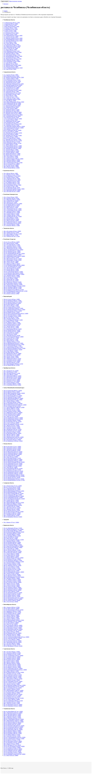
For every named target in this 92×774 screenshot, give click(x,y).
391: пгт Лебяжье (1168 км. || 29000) (12, 579)
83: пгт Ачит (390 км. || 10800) (10, 134)
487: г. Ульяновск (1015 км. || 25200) (12, 716)
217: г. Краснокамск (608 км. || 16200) (12, 329)
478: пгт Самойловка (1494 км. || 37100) (13, 700)
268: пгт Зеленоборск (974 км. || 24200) (12, 403)
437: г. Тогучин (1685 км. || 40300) (11, 643)
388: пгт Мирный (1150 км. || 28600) (12, 575)
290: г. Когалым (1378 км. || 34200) (11, 432)
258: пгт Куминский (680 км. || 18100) (12, 390)
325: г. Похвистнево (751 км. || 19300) (12, 485)
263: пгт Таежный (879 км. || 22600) (12, 397)
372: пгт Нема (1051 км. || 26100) (11, 555)
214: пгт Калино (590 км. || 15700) (11, 325)
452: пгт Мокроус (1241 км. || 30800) (12, 667)
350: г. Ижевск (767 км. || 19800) (11, 522)
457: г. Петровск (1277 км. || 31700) (11, 673)
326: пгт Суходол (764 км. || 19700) (11, 487)
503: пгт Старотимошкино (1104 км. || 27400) (14, 737)
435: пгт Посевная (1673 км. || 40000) (12, 640)
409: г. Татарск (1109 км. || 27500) (11, 607)
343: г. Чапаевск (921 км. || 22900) (11, 509)
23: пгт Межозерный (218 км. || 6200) (12, 52)
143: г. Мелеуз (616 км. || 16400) (11, 220)
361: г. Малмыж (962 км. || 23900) (11, 541)
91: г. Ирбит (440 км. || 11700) (10, 144)
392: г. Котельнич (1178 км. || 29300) (12, 581)
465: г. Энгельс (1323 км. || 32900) (11, 684)
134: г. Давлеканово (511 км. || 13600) (12, 208)
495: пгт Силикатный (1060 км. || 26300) (13, 727)
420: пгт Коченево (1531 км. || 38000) (12, 621)
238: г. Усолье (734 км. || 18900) (10, 356)
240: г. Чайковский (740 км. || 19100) (12, 358)
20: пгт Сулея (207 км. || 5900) (10, 48)
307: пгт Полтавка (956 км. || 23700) (12, 458)
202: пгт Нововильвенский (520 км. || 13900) (14, 309)
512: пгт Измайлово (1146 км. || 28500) (12, 749)
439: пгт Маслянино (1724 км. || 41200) (12, 646)
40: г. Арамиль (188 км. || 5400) (10, 78)
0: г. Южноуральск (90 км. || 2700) (11, 22)
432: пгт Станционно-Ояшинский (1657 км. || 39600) (16, 637)
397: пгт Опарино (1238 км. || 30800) (12, 587)
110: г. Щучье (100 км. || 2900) (10, 173)
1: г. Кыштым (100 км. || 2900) (10, 24)
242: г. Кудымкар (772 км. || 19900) (11, 361)
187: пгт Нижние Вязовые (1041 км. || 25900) (14, 285)
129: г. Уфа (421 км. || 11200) (10, 202)
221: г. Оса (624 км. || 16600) (10, 334)
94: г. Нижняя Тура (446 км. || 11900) (12, 148)
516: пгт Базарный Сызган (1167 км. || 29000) (14, 754)
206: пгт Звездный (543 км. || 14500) (12, 314)
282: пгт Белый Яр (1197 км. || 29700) (12, 421)
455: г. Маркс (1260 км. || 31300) (11, 671)
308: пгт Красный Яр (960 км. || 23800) (12, 459)
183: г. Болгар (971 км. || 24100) (11, 280)
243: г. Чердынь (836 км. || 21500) (11, 362)
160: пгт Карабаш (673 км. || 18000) (11, 251)
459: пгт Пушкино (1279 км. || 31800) (12, 676)
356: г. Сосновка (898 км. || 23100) (11, 534)
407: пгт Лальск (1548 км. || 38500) (11, 600)
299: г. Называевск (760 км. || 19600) (12, 447)
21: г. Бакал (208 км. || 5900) (10, 49)
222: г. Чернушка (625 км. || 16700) (11, 335)
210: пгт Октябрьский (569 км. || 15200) (13, 320)
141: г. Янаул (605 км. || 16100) (10, 217)
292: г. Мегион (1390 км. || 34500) (11, 434)
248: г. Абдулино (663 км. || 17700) (11, 373)
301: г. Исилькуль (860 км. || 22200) (11, 450)
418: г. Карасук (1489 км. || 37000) (11, 618)
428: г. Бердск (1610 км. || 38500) (11, 631)
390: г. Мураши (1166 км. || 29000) (11, 578)
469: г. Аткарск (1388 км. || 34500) (11, 689)
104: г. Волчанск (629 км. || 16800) (11, 161)
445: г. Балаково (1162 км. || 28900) (11, 658)
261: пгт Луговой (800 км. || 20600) (11, 394)
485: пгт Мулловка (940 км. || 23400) (12, 714)
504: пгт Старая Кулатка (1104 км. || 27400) (13, 738)
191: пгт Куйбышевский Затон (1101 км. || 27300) (15, 291)
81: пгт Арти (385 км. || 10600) (10, 131)
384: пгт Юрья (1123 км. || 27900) (11, 570)
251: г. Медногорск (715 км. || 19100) (12, 377)
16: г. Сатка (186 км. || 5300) (10, 43)
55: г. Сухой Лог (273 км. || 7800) (11, 98)
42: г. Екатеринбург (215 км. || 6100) (12, 81)
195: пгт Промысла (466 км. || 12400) (12, 300)
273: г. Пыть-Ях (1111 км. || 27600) (11, 410)
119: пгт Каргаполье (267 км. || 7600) (12, 185)
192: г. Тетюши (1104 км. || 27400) (11, 292)
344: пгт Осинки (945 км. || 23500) (11, 510)
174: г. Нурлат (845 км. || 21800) (11, 269)
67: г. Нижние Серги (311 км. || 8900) (12, 113)
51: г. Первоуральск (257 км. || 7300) (12, 92)
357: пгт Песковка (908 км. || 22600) (12, 535)
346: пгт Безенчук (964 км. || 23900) (12, 513)
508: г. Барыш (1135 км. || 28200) (11, 743)
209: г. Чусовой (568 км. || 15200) (11, 318)
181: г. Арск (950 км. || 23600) (10, 278)
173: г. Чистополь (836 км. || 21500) (11, 267)
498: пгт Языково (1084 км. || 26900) (12, 730)
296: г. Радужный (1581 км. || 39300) (12, 439)
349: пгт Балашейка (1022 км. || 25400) (12, 516)
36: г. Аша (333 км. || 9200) (9, 69)
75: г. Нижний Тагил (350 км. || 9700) (12, 123)
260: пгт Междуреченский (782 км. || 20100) (14, 393)
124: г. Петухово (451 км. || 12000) (11, 191)
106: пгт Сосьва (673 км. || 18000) (11, 163)
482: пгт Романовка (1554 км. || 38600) (12, 705)
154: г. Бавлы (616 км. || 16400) (10, 243)
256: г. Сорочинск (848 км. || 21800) (12, 383)
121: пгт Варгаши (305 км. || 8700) (11, 187)
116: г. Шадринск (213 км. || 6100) (11, 181)
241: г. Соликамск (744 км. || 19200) (12, 360)
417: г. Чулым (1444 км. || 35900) (11, 617)
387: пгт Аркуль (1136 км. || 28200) (11, 574)
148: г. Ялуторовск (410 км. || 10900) (12, 231)
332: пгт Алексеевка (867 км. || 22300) (12, 494)
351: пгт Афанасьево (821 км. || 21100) (12, 528)
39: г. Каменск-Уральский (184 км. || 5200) (13, 77)
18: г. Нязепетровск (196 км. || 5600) (12, 45)
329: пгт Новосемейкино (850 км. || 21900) (13, 491)
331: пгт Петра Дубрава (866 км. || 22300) (13, 493)
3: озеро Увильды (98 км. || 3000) (11, 26)
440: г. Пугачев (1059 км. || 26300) (11, 651)
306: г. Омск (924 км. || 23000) (10, 456)
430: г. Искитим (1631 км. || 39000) (11, 634)
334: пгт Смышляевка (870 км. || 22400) (13, 497)
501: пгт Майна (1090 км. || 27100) (11, 734)
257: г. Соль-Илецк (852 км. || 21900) (12, 385)
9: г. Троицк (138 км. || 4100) (10, 34)
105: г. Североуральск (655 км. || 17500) (12, 162)
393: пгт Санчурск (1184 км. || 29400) (12, 582)
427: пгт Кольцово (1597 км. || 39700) (12, 630)
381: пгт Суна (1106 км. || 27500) (11, 566)
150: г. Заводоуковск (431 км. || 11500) (12, 233)
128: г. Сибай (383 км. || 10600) (10, 201)
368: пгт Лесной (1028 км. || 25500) (11, 550)
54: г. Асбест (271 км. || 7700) (10, 96)
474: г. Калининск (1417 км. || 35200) (12, 695)
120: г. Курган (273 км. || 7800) (10, 186)
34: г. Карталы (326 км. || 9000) (10, 66)
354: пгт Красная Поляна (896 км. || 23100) (13, 532)
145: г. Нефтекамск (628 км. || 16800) (12, 223)
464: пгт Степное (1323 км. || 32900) (12, 682)
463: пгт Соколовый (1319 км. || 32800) (12, 681)
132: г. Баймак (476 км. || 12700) (11, 206)
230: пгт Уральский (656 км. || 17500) (12, 345)
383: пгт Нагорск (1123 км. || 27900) (12, 569)
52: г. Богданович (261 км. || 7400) (11, 94)
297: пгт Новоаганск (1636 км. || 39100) (13, 441)
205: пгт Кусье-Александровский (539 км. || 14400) (15, 313)
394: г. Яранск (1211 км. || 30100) (11, 583)
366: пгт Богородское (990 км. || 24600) (12, 547)
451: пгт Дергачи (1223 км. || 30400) (12, 665)
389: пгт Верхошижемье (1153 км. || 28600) (13, 577)
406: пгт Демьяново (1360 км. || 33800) (12, 599)
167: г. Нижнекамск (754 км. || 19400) (12, 260)
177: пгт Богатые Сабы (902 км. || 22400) (13, 273)
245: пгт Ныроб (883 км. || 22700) (11, 365)
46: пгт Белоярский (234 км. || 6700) (12, 86)
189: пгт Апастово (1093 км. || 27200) (12, 288)
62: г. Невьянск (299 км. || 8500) (11, 107)
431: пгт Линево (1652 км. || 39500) (11, 635)
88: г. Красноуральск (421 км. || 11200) (12, 140)
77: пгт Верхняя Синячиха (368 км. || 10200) (14, 126)
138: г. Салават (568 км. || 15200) (11, 214)
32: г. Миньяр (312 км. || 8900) (10, 64)
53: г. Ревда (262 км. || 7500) (10, 95)
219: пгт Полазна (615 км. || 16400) (11, 331)
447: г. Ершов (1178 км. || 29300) (11, 660)
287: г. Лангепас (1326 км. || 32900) (11, 428)
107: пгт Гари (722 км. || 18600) (11, 165)
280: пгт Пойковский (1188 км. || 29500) (13, 419)
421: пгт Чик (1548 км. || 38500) (11, 622)
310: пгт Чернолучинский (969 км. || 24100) (14, 462)
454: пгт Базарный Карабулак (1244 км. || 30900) (15, 669)
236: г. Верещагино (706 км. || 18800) (12, 353)
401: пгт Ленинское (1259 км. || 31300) (12, 592)
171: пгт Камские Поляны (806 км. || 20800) (14, 265)
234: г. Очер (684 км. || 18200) (10, 351)
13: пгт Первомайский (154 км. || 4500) (12, 39)
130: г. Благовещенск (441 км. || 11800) (12, 203)
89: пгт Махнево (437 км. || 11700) (11, 142)
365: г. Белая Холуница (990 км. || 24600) (13, 546)
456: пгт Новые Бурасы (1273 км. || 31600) (13, 672)
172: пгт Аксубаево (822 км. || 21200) (12, 266)
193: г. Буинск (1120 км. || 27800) (11, 293)
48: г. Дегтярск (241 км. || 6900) (10, 89)
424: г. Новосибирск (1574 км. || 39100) (12, 626)
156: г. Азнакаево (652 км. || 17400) (11, 245)
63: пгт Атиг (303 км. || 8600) (10, 108)
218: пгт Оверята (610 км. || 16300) (11, 330)
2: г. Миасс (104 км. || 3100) (10, 25)
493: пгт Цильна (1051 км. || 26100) (11, 724)
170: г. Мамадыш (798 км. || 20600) (11, 264)
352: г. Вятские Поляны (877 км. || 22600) (13, 529)
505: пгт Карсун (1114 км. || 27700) (11, 739)
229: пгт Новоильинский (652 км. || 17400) (13, 344)
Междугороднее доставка (15, 1)
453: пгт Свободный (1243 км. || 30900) (12, 668)
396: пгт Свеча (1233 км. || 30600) (11, 586)
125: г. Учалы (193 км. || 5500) (10, 197)
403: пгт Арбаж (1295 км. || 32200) (11, 595)
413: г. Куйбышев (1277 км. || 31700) (12, 612)
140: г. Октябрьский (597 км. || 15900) (12, 216)
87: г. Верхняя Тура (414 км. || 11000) (12, 139)
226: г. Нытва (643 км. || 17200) (10, 340)
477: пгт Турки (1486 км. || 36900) (11, 699)
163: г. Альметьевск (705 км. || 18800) (12, 254)
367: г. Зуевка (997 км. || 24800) (10, 548)
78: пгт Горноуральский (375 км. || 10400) (13, 127)
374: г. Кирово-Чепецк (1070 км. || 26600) (13, 557)
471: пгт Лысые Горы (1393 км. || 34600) (13, 691)
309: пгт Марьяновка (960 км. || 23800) (12, 460)
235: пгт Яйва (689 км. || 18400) (11, 352)
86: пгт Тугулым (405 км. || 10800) (11, 138)
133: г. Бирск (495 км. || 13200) (10, 207)
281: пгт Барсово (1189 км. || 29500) (12, 420)
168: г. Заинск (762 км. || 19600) (11, 261)
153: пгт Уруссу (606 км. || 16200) (11, 242)
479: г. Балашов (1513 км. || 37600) (11, 702)
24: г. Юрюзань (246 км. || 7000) (11, 53)
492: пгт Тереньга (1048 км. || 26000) (12, 723)
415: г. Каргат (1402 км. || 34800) (11, 615)
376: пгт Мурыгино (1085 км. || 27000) (12, 560)
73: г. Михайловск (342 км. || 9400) (11, 121)
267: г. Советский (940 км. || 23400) (11, 402)
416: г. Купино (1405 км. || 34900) (11, 616)
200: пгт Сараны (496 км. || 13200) (11, 307)
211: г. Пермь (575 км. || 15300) (10, 321)
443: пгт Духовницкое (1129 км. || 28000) (13, 655)
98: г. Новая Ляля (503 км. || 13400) (11, 153)
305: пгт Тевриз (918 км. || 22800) (11, 455)
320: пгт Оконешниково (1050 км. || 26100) (13, 475)
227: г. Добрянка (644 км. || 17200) (11, 341)
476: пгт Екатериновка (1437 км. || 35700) (13, 698)
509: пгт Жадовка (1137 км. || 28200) (12, 745)
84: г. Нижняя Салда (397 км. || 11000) (12, 135)
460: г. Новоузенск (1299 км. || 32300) (12, 677)
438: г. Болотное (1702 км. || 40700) (11, 644)
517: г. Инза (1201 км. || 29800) (10, 755)
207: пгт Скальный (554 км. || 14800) (12, 316)
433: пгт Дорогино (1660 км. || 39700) (12, 638)
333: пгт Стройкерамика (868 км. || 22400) (13, 496)
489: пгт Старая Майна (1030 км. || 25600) (13, 719)
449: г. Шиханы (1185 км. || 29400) (11, 663)
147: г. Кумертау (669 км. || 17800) (11, 225)
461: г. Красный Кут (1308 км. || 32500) (12, 678)
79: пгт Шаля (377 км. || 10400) (10, 129)
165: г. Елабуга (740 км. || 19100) (11, 257)
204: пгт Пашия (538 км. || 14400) (11, 312)
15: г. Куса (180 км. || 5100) (9, 42)
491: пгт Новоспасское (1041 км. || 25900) (13, 721)
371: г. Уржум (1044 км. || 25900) (11, 553)
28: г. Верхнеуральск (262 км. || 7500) (12, 58)
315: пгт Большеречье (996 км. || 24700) (12, 468)
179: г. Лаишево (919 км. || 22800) (11, 275)
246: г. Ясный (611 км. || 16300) (10, 370)
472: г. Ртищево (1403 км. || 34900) (11, 693)
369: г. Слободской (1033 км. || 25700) (12, 551)
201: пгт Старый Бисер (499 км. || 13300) (13, 308)
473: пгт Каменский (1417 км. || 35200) (12, 694)
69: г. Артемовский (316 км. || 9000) (12, 116)
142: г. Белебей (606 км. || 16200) (11, 219)
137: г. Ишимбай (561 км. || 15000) (11, 212)
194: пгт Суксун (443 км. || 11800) (11, 299)
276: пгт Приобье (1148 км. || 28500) (12, 413)
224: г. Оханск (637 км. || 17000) (11, 338)
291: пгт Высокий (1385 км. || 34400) (12, 433)
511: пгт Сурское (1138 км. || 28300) (12, 747)
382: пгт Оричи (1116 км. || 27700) (11, 568)
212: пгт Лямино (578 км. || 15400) (11, 322)
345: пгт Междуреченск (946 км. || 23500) (13, 511)
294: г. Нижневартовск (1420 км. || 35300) (13, 437)
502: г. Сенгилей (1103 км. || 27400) (11, 736)
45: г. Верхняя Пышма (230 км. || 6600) (12, 85)
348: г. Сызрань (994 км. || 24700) (11, 515)
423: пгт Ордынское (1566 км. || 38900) (12, 625)
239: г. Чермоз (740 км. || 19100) (11, 357)
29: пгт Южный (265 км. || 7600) (11, 60)
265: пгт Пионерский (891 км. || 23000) (12, 399)
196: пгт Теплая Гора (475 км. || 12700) (12, 301)
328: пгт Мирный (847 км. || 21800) (11, 489)
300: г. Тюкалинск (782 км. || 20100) (12, 449)
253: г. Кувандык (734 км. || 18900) (11, 379)
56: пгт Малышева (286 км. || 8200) (11, 99)
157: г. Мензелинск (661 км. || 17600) (12, 247)
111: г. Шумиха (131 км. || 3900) (11, 174)
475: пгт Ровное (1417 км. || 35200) (11, 696)
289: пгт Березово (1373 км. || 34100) (12, 430)
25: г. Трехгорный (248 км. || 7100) (11, 55)
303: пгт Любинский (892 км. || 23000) (12, 453)
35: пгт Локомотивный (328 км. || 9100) (13, 67)
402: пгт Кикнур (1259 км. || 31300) (12, 594)
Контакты (5, 3)
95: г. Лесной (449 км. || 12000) (10, 149)
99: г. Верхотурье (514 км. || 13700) (11, 154)
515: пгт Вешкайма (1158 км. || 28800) (12, 752)
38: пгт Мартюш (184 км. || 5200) (11, 76)
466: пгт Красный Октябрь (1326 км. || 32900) (14, 685)
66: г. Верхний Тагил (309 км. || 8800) (12, 112)
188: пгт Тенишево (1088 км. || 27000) (12, 287)
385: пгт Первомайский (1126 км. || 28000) (13, 572)
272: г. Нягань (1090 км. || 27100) (11, 408)
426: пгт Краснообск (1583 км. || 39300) (13, 629)
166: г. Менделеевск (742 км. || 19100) (12, 258)
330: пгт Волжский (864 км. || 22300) (12, 492)
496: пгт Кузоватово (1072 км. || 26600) (12, 728)
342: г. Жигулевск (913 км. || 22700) (12, 507)
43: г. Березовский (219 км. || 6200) (11, 82)
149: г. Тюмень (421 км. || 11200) (11, 232)
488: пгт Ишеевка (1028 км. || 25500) (12, 718)
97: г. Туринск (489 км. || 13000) (11, 152)
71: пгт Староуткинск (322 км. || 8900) (12, 118)
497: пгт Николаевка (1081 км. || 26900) (13, 729)
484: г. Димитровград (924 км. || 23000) (12, 712)
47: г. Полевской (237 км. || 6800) (11, 87)
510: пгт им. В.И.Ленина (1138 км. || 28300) (14, 746)
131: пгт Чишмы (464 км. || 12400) (11, 204)
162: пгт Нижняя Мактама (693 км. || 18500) (14, 253)
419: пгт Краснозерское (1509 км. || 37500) (13, 620)
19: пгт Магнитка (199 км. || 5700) (11, 47)
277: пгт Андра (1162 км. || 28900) (11, 415)
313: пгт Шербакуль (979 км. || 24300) (12, 466)
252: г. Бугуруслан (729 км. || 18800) (12, 378)
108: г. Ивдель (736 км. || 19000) (11, 166)
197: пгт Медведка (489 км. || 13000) (12, 303)
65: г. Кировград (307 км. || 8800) (11, 111)
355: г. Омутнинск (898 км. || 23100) (12, 533)
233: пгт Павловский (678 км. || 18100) (12, 349)
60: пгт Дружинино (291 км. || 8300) (12, 104)
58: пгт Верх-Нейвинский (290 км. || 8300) (13, 102)
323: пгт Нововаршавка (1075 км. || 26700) (13, 478)
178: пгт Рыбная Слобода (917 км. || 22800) (13, 274)
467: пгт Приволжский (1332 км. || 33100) (13, 686)
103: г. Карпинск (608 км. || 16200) (11, 160)
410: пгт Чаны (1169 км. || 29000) (11, 608)
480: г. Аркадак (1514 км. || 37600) (11, 703)
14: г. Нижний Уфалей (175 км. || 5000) (12, 40)
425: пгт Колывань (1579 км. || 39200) (12, 628)
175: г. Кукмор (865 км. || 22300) (11, 270)
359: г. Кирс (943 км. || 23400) (10, 538)
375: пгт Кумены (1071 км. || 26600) (12, 559)
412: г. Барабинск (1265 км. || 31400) (12, 611)
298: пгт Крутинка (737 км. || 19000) (12, 446)
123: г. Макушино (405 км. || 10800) (12, 190)
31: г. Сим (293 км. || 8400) (9, 62)
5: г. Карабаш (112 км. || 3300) (10, 29)
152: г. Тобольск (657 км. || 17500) (11, 236)
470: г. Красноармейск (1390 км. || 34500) (13, 690)
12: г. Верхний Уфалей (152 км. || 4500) (12, 38)
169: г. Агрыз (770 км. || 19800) (10, 262)
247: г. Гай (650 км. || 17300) (10, 372)
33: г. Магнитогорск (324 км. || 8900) (12, 65)
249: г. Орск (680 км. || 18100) (10, 374)
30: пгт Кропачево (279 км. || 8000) (11, 61)
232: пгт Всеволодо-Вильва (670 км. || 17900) (14, 348)
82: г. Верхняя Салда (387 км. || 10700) (12, 133)
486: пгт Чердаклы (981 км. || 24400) (12, 715)
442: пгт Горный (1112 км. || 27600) (11, 654)
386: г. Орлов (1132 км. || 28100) (11, 573)
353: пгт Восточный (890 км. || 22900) (12, 530)
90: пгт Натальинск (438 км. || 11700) (12, 143)
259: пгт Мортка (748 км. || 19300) (11, 391)
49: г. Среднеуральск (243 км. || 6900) (12, 90)
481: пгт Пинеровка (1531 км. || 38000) (12, 704)
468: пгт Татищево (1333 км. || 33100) (12, 687)
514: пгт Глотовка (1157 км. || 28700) (12, 751)
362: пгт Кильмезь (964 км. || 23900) (12, 542)
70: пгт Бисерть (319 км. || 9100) (11, 117)
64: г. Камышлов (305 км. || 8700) (11, 109)
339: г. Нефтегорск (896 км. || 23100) (12, 503)
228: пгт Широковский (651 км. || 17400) (13, 343)
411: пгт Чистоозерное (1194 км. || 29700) (13, 609)
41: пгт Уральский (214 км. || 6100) (11, 80)
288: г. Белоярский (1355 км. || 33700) (12, 429)
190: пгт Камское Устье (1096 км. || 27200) (13, 289)
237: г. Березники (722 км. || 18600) (11, 354)
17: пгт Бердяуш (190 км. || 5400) (11, 44)
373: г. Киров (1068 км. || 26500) (11, 556)
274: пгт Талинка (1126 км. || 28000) (12, 411)
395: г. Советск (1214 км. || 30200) (11, 584)
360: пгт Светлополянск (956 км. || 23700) (13, 539)
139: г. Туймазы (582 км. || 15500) (11, 215)
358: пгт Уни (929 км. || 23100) (10, 537)
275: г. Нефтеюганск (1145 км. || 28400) (12, 412)
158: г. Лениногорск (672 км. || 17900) (12, 248)
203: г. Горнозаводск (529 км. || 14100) (12, 310)
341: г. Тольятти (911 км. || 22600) (11, 506)
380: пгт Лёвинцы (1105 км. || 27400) (12, 565)
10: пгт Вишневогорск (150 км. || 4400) (12, 35)
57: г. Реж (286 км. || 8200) (9, 100)
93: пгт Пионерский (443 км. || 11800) (12, 147)
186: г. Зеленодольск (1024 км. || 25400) (12, 284)
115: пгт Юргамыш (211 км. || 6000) (12, 179)
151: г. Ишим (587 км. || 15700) (10, 235)
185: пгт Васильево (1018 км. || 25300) (12, 283)
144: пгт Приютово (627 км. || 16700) (12, 221)
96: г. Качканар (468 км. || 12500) (11, 151)
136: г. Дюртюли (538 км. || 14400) (11, 211)
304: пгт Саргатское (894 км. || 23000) (12, 454)
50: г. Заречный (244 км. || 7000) (11, 91)
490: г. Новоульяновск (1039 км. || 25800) (13, 720)
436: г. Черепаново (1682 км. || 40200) (12, 642)
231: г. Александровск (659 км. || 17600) (13, 347)
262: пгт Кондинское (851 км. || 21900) (12, 395)
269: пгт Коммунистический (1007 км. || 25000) (14, 404)
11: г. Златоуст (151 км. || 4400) (10, 36)
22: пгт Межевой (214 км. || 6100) (11, 51)
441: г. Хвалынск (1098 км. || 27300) (12, 653)
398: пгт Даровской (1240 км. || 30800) (12, 588)
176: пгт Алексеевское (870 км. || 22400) (13, 271)
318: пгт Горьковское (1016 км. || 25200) (13, 472)
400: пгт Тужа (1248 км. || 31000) (11, 591)
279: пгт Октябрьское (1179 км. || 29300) (13, 417)
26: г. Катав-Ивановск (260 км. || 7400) (12, 56)
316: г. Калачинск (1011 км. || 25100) (12, 469)
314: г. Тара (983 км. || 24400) (10, 467)
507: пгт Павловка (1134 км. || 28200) (12, 742)
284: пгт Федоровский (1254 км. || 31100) (13, 424)
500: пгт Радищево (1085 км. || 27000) (12, 733)
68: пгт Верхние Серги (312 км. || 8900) (13, 114)
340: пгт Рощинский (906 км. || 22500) (12, 505)
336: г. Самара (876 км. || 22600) (11, 500)
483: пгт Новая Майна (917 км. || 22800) (13, 711)
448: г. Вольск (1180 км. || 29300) (11, 662)
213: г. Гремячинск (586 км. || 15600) (12, 323)
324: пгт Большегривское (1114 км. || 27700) (14, 480)
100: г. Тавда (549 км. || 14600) (10, 156)
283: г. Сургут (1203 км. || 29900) (11, 422)
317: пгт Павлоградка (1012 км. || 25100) (13, 471)
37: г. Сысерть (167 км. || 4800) (10, 74)
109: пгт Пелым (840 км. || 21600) (11, 167)
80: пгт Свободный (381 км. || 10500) (12, 130)
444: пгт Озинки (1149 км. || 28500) (11, 656)
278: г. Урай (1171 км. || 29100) (10, 416)
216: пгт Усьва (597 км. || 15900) (11, 327)
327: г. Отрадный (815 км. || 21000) (11, 488)
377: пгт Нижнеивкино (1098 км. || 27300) (13, 561)
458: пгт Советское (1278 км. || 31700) (12, 675)
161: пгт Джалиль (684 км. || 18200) (12, 252)
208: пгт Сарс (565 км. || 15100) (11, 317)
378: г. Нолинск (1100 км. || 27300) (11, 563)
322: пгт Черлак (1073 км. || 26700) (11, 477)
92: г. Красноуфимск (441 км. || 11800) (12, 145)
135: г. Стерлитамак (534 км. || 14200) (12, 210)
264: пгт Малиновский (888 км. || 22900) (13, 398)
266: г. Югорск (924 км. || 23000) (11, 401)
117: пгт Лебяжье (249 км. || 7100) (11, 182)
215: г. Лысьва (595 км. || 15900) (11, 326)
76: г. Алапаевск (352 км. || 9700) (11, 125)
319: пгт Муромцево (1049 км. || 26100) (12, 473)
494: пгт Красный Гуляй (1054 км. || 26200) (13, 725)
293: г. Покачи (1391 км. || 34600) (11, 435)
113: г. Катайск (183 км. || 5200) (11, 177)
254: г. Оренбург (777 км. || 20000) (11, 381)
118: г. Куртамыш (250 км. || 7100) (11, 183)
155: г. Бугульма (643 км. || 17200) (11, 244)
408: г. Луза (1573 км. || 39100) (10, 601)
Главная (5, 10)
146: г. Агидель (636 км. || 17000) (11, 224)
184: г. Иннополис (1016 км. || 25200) (12, 282)
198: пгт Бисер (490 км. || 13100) (11, 304)
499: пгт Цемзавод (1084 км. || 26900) (12, 732)
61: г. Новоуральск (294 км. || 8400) (11, 105)
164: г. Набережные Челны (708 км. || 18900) (14, 256)
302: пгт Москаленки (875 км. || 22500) (12, 451)
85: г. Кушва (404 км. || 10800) (10, 136)
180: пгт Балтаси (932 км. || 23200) (11, 276)
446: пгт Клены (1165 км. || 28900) (11, 659)
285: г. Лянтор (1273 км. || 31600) (11, 425)
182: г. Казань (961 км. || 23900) (11, 279)
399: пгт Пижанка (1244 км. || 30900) (12, 590)
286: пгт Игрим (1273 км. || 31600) (11, 426)
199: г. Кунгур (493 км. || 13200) (11, 305)
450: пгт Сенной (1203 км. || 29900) (12, 664)
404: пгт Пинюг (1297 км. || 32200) (11, 596)
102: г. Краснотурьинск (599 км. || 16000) (13, 158)
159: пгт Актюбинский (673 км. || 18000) (13, 249)
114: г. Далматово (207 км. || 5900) (11, 178)
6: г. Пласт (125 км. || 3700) (9, 30)
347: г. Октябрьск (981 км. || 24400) (11, 514)
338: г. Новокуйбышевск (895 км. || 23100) (13, 502)
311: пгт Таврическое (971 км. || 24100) (12, 463)
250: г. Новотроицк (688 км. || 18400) (12, 375)
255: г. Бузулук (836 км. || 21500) (11, 382)
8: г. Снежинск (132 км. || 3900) (11, 33)
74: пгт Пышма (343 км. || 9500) (11, 122)
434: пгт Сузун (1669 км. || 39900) (11, 639)
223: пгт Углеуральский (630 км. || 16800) (13, 336)
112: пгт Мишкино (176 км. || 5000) (11, 176)
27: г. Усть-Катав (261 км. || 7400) (11, 57)
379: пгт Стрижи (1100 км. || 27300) (12, 564)
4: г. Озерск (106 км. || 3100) (10, 27)
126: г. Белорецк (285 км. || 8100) (11, 198)
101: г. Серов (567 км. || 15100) (10, 157)
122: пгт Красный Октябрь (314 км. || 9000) (13, 188)
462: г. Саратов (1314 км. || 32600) (11, 680)
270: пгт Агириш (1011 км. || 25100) (12, 406)
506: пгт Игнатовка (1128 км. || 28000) (12, 741)
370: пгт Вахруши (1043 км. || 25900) (12, 552)
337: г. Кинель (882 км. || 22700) (11, 501)
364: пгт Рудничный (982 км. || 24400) (12, 544)
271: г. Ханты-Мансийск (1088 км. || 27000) (13, 407)
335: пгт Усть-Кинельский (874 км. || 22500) (14, 498)
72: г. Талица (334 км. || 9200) (10, 120)
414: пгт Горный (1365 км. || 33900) (12, 613)
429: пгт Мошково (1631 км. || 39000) (12, 633)
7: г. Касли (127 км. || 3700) (9, 31)
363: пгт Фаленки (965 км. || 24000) (12, 543)
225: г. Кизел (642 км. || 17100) (10, 339)
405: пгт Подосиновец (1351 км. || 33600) (13, 597)
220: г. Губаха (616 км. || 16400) (10, 332)
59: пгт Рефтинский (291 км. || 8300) (12, 103)
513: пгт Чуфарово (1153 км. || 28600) (12, 750)
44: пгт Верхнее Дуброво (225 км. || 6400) (13, 83)
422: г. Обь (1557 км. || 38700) (10, 624)
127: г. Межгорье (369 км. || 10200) (11, 199)
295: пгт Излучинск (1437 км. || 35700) (12, 438)
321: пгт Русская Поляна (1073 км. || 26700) (14, 476)
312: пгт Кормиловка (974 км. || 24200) (12, 464)
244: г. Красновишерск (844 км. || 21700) (13, 363)
